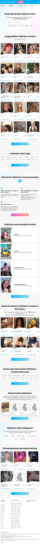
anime (24, 159)
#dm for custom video (12, 25)
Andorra (4, 377)
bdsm (37, 161)
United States (10, 375)
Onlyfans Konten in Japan (15, 516)
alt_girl (13, 159)
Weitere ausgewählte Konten (20, 143)
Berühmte (20, 2)
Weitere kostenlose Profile (20, 359)
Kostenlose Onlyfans (3, 6)
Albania (32, 375)
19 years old (9, 157)
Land (16, 439)
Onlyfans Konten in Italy (15, 518)
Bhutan (19, 380)
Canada (27, 375)
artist (3, 161)
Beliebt (12, 436)
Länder (25, 5)
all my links (8, 159)
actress (37, 157)
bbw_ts (32, 161)
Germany (19, 5)
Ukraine (23, 375)
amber (17, 159)
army (38, 159)
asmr (7, 161)
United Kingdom (17, 375)
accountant (32, 157)
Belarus (2, 380)
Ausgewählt (6, 436)
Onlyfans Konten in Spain (15, 520)
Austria (27, 377)
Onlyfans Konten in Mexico (15, 523)
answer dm (29, 159)
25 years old (20, 157)
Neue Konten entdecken (20, 418)
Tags (32, 5)
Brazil (38, 380)
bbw (29, 161)
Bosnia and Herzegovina (26, 380)
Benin (15, 380)
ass (10, 161)
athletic (13, 161)
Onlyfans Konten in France (15, 513)
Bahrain (36, 377)
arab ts (34, 159)
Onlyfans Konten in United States (16, 503)
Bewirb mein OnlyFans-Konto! (20, 214)
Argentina (13, 377)
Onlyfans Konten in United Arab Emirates (16, 528)
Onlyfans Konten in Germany (16, 515)
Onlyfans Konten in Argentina (16, 510)
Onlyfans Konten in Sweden (15, 522)
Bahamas (31, 377)
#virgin (31, 25)
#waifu (22, 25)
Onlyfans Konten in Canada (15, 506)
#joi (18, 25)
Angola (8, 377)
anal (20, 159)
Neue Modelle (22, 439)
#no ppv (26, 25)
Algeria (36, 375)
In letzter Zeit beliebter (20, 493)
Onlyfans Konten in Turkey (15, 525)
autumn (18, 161)
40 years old (26, 157)
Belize (11, 380)
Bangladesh (5, 375)
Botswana (33, 380)
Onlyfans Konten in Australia (15, 511)
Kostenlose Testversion (10, 6)
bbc (25, 161)
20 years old (14, 157)
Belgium (7, 380)
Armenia (17, 377)
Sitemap (2, 542)
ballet (22, 161)
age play (2, 159)
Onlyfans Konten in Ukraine (15, 508)
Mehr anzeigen (20, 165)
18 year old (3, 157)
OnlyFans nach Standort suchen (20, 296)
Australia (22, 377)
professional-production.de (8, 2)
